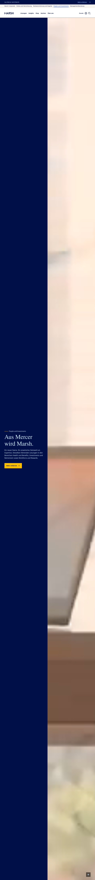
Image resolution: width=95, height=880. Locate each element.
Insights (31, 13)
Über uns (51, 13)
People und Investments (61, 6)
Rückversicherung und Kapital (42, 6)
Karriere (43, 13)
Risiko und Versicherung (24, 6)
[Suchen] (89, 13)
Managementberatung (77, 6)
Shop (37, 13)
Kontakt (81, 13)
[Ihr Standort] (86, 13)
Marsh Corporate (9, 6)
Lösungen (23, 13)
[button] (90, 2)
